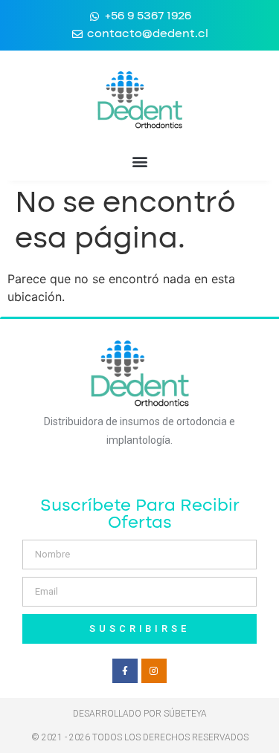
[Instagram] (154, 671)
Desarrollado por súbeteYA (140, 713)
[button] (139, 161)
